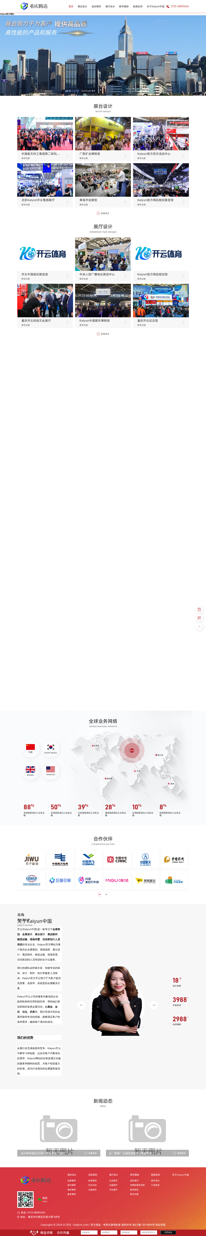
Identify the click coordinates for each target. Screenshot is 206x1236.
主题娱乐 (92, 1189)
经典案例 (71, 1180)
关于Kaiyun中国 (155, 6)
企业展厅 (113, 1180)
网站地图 (160, 1224)
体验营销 (92, 1180)
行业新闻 (155, 1185)
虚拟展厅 (134, 1180)
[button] (100, 90)
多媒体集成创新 (137, 1185)
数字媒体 (124, 6)
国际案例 (71, 1189)
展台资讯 (155, 1180)
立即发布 (168, 1232)
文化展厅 (113, 1189)
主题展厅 (113, 1185)
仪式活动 (92, 1185)
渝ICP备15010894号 (143, 1224)
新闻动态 (138, 6)
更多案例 (71, 1194)
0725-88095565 (180, 6)
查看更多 (105, 213)
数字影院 (134, 1189)
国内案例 (71, 1185)
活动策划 (96, 6)
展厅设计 (110, 6)
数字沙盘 (134, 1194)
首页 (71, 6)
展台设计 (82, 6)
